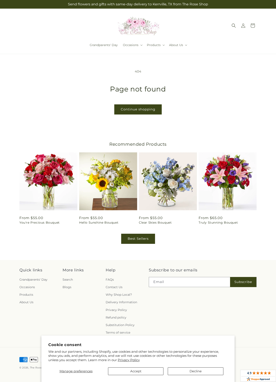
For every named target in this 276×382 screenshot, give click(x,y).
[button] (132, 44)
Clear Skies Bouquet (155, 222)
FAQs (110, 279)
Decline (196, 371)
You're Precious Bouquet (39, 222)
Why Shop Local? (119, 295)
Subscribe (243, 282)
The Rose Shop (39, 367)
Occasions (27, 287)
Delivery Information (121, 302)
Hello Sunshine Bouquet (98, 222)
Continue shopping (138, 109)
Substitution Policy (120, 325)
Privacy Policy (129, 360)
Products (26, 295)
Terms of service (118, 332)
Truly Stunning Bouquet (218, 222)
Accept (135, 371)
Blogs (67, 287)
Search (68, 279)
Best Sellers (138, 239)
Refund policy (116, 317)
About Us (26, 302)
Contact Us (114, 287)
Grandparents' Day (33, 279)
